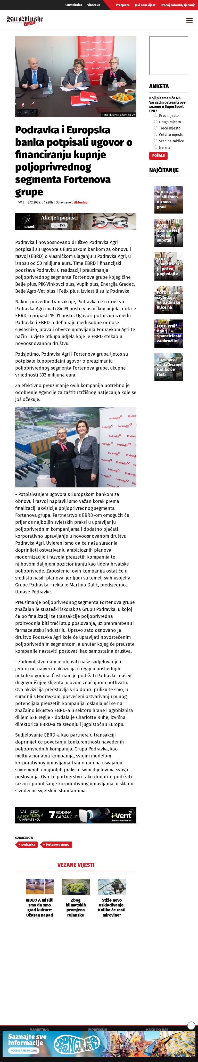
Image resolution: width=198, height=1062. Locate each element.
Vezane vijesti (75, 865)
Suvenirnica (73, 5)
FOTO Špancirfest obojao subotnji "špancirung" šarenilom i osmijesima (169, 233)
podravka (28, 844)
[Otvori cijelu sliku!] (75, 76)
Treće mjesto (169, 128)
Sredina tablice (171, 141)
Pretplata (123, 5)
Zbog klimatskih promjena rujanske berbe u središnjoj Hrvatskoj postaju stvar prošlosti (75, 908)
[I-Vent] (75, 815)
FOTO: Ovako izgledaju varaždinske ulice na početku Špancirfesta (169, 300)
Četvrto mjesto (170, 135)
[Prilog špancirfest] (99, 1043)
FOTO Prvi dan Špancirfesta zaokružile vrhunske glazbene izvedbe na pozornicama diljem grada (169, 334)
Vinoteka (93, 5)
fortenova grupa (58, 844)
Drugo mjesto (169, 122)
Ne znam (166, 147)
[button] (19, 898)
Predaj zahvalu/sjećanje (178, 5)
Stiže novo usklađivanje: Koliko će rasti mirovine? (112, 908)
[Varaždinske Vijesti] (25, 19)
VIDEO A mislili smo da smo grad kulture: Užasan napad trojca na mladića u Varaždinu (40, 908)
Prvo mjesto (168, 115)
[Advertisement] (75, 971)
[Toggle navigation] (189, 20)
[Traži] (142, 20)
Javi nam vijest (145, 5)
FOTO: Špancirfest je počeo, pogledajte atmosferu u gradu (168, 267)
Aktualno (80, 202)
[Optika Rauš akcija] (75, 221)
